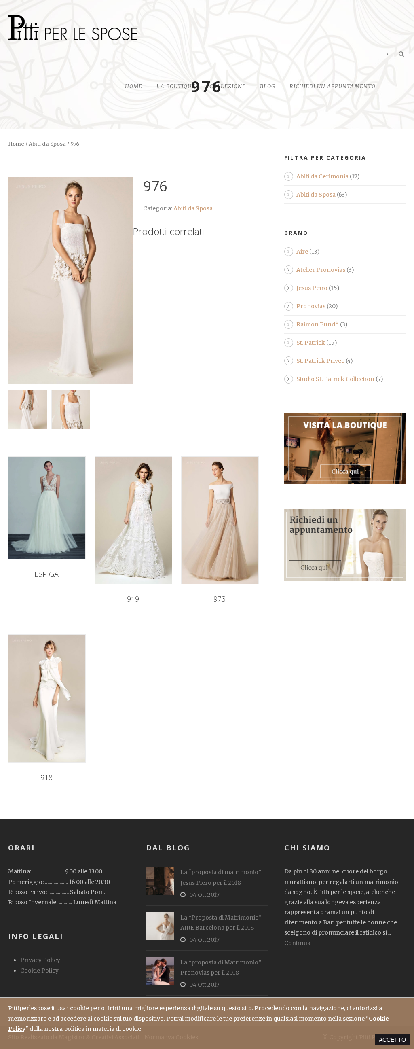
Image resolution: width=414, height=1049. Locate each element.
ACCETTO (392, 1039)
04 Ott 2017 (204, 895)
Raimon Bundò (317, 324)
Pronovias (310, 306)
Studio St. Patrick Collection (335, 379)
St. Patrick (310, 342)
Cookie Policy (39, 970)
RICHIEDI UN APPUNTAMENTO (332, 86)
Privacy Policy (40, 960)
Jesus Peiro (311, 288)
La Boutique (175, 86)
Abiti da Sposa (47, 143)
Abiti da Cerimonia (322, 176)
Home (133, 86)
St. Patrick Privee (320, 361)
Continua (297, 943)
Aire (302, 251)
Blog (267, 86)
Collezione (227, 86)
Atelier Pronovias (320, 269)
